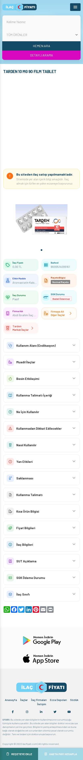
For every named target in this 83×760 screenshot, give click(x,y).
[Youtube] (69, 711)
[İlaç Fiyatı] (19, 7)
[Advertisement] (41, 122)
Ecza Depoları (58, 700)
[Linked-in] (41, 711)
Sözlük (74, 700)
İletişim (41, 704)
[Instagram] (27, 711)
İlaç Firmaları (39, 700)
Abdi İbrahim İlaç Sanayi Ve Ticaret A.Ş (35, 315)
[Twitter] (55, 711)
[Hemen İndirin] (41, 640)
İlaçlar (24, 700)
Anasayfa (11, 700)
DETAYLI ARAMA (41, 55)
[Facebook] (13, 711)
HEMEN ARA (41, 46)
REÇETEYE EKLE (21, 754)
